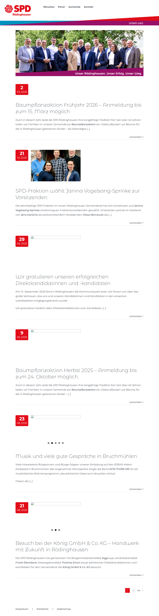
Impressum (22, 609)
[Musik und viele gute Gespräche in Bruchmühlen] (56, 431)
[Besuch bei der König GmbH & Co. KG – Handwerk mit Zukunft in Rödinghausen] (56, 518)
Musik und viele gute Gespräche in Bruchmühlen (76, 456)
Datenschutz (64, 609)
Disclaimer (43, 609)
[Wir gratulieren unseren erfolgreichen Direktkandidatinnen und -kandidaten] (56, 251)
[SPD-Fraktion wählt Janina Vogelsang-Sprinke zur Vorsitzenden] (56, 165)
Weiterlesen (135, 137)
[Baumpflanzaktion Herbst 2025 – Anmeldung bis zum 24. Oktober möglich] (56, 345)
